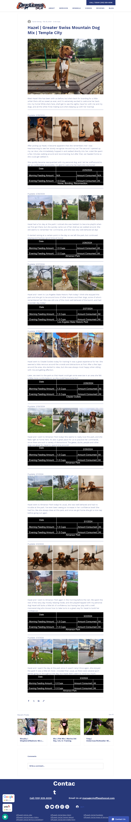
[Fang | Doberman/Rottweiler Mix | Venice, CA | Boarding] (98, 726)
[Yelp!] (67, 807)
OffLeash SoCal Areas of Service (96, 817)
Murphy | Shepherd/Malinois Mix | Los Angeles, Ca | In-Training (31, 740)
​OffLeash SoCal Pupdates (93, 815)
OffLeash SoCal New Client (61, 815)
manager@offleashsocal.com (98, 798)
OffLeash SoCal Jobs (24, 815)
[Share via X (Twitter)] (34, 701)
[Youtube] (52, 807)
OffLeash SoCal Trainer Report (62, 817)
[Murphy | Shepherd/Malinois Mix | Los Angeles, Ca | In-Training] (32, 726)
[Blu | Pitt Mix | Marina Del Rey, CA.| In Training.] (65, 726)
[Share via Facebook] (29, 701)
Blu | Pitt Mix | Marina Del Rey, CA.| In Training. (64, 740)
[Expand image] (40, 129)
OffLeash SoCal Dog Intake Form (63, 820)
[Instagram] (62, 807)
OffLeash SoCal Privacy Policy (27, 817)
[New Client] (47, 807)
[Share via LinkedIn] (39, 701)
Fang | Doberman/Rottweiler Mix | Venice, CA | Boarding (98, 740)
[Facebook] (57, 807)
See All (111, 714)
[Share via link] (44, 701)
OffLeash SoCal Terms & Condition (29, 820)
